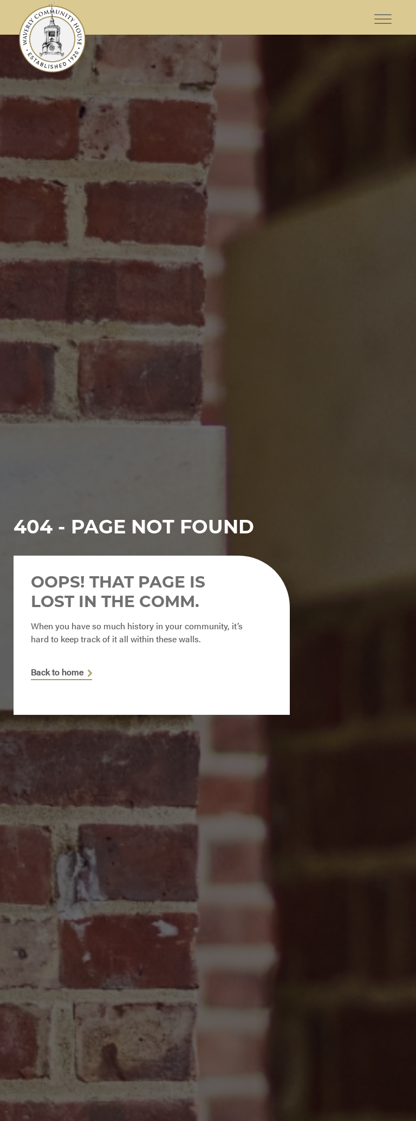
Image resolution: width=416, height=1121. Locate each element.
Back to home (57, 672)
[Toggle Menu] (383, 10)
